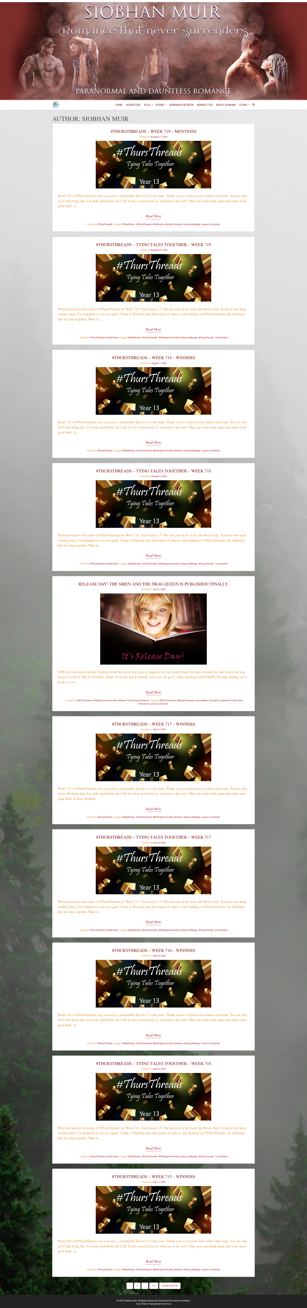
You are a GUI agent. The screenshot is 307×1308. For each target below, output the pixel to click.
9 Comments (221, 930)
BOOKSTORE (133, 104)
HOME (119, 104)
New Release (119, 700)
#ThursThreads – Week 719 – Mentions (153, 131)
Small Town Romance (138, 700)
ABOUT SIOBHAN (226, 104)
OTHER (243, 104)
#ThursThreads (105, 224)
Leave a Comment (211, 224)
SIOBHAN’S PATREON (181, 104)
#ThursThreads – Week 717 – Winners (153, 724)
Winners (178, 224)
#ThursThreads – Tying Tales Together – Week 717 (153, 837)
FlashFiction (112, 337)
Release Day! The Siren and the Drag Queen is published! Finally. (153, 584)
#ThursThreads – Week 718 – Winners (153, 357)
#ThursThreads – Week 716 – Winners (153, 950)
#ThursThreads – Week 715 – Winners (153, 1176)
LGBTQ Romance (84, 700)
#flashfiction (128, 224)
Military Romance (103, 700)
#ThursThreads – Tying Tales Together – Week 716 (153, 1063)
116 (154, 1286)
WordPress (165, 1304)
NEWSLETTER (205, 104)
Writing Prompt (206, 337)
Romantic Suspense (219, 700)
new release (202, 700)
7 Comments (221, 337)
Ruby (138, 1304)
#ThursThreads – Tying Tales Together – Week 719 (153, 244)
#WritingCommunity (163, 224)
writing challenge (192, 224)
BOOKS (160, 104)
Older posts (169, 1286)
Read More (153, 216)
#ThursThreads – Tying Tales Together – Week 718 (153, 471)
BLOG (147, 104)
